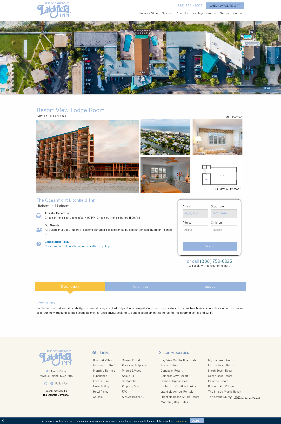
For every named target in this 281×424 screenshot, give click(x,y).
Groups (224, 13)
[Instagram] (46, 383)
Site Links (100, 352)
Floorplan (235, 117)
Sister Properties (174, 352)
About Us (183, 13)
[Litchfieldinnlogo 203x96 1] (55, 358)
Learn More (181, 420)
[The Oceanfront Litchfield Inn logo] (54, 11)
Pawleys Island (203, 13)
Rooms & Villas (148, 13)
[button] (4, 57)
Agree (197, 420)
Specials (167, 13)
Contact (238, 13)
